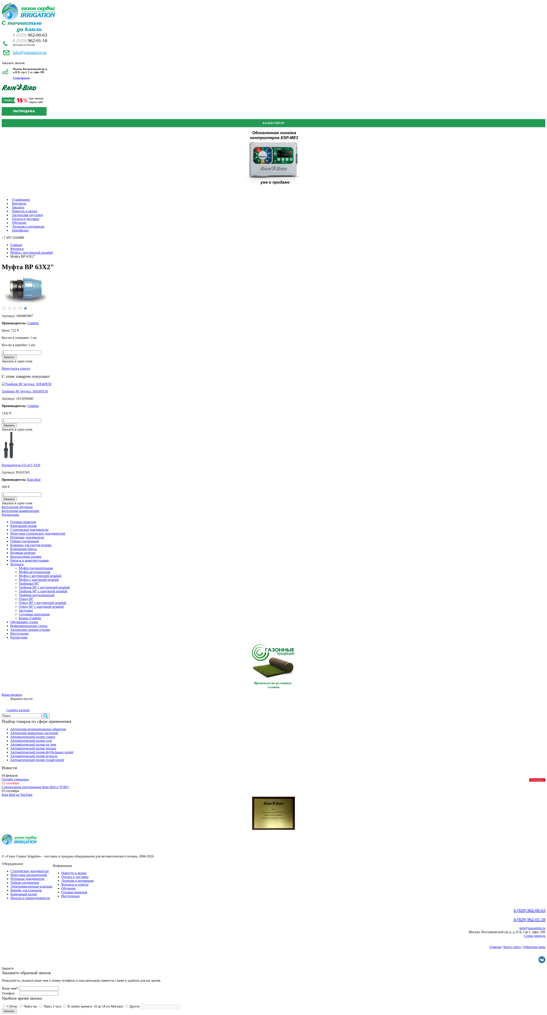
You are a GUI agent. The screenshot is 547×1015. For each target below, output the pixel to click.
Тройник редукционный (36, 595)
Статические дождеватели (29, 529)
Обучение (19, 222)
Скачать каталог (18, 710)
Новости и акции (24, 211)
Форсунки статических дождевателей (37, 533)
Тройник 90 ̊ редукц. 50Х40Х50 (25, 391)
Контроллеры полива (25, 556)
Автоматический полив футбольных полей (41, 752)
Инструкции (19, 633)
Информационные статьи (28, 626)
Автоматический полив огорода (33, 756)
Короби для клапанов (26, 890)
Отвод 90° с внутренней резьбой (42, 603)
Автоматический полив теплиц (33, 748)
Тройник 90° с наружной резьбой (43, 591)
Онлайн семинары (15, 779)
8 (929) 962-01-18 (529, 919)
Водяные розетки (22, 553)
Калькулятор (273, 123)
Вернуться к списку (16, 368)
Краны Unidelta (30, 618)
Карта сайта (512, 947)
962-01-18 (30, 40)
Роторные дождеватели (27, 537)
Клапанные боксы (23, 549)
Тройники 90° (29, 583)
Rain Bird (33, 479)
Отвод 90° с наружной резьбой (41, 606)
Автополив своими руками (30, 629)
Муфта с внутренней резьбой (31, 252)
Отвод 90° (26, 599)
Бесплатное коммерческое (20, 511)
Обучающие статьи (24, 622)
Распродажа (10, 514)
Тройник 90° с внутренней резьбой (44, 587)
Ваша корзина (12, 694)
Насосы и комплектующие (29, 560)
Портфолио (20, 230)
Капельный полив (23, 526)
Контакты (19, 203)
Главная (16, 245)
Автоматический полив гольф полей (37, 760)
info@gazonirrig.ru (29, 52)
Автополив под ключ (27, 215)
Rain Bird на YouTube (17, 795)
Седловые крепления (34, 614)
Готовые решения (23, 522)
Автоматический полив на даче (33, 744)
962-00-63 (30, 35)
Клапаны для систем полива (30, 545)
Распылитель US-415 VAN (21, 465)
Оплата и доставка (25, 219)
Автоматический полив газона (32, 737)
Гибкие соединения (24, 541)
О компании (21, 199)
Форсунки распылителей (28, 875)
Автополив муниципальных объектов (38, 729)
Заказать (18, 207)
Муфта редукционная (34, 572)
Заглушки (26, 610)
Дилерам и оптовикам (28, 226)
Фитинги (17, 249)
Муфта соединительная (36, 568)
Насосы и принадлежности (30, 898)
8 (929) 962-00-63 (529, 910)
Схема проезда (21, 78)
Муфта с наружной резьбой (39, 579)
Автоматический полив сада (31, 740)
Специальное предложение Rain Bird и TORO (35, 787)
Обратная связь (534, 947)
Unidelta (33, 406)
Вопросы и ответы (74, 884)
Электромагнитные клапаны (31, 886)
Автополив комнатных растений (34, 733)
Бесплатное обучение (17, 507)
